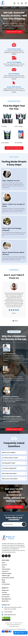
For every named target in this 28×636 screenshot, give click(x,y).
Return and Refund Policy (13, 624)
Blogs (3, 580)
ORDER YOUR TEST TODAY (14, 32)
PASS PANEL (13, 7)
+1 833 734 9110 (8, 612)
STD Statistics (6, 584)
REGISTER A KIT (22, 7)
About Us (4, 565)
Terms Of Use (17, 623)
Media (3, 582)
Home (3, 562)
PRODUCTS (5, 7)
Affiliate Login (6, 575)
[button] (22, 3)
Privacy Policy (8, 623)
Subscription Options (8, 578)
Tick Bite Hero (6, 594)
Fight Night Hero (6, 599)
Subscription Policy (14, 626)
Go (24, 524)
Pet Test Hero (6, 597)
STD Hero (4, 592)
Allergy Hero (5, 590)
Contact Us (5, 571)
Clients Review (6, 569)
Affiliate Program (7, 573)
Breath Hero (5, 601)
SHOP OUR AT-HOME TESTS (14, 148)
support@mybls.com (10, 614)
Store (3, 567)
